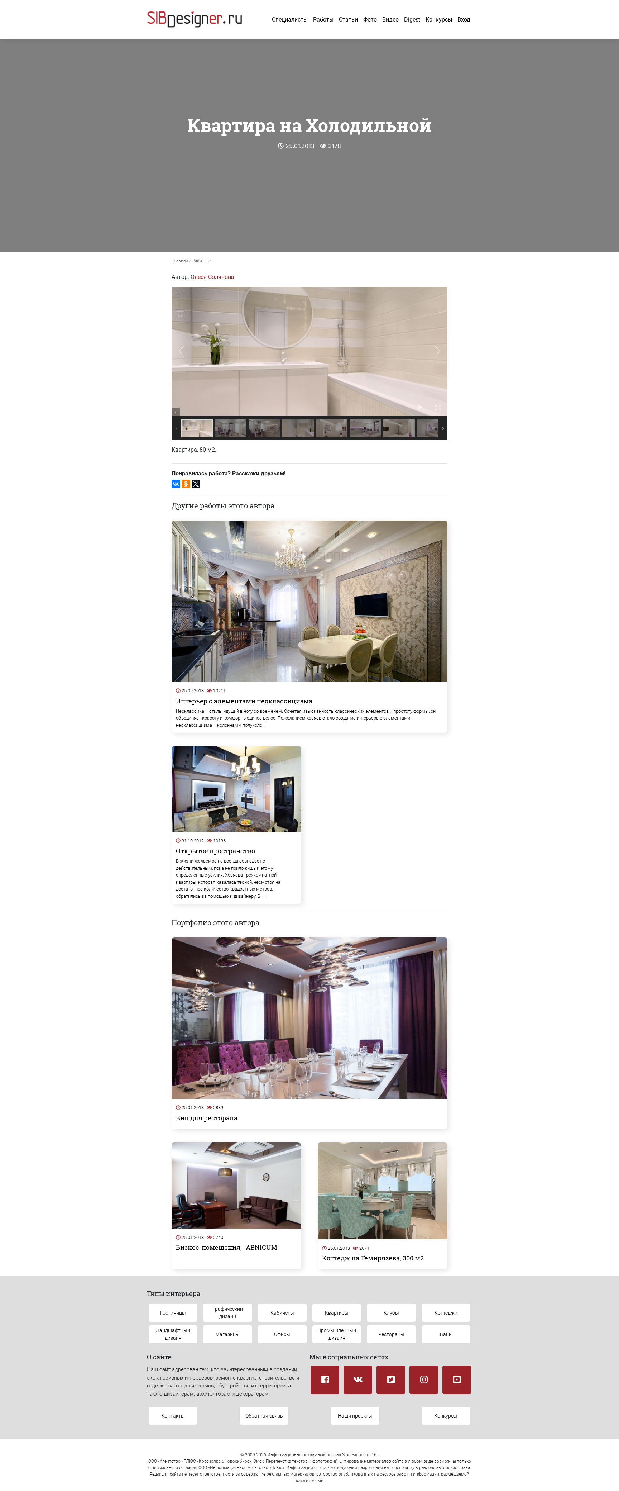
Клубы (391, 1313)
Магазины (227, 1334)
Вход (463, 19)
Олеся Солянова (212, 277)
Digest (412, 19)
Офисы (282, 1334)
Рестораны (391, 1334)
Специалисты (290, 19)
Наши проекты (355, 1416)
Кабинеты (282, 1313)
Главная (180, 260)
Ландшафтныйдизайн (173, 1334)
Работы (323, 19)
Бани (446, 1334)
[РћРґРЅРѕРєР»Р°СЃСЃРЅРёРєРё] (186, 484)
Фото (370, 19)
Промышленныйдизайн (336, 1334)
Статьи (348, 19)
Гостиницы (173, 1313)
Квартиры (337, 1313)
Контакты (173, 1416)
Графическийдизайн (227, 1312)
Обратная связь (264, 1416)
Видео (390, 19)
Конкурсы (439, 19)
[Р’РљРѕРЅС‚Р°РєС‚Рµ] (176, 484)
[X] (196, 484)
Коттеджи (446, 1313)
